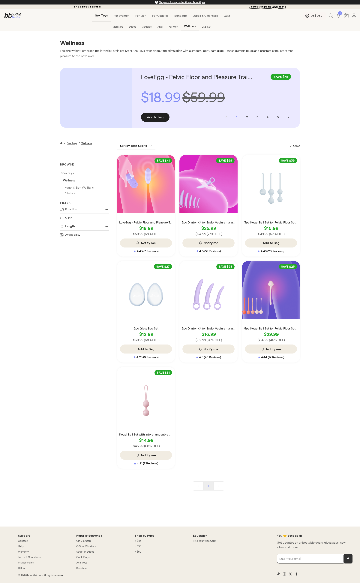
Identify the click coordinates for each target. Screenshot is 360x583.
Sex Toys (72, 143)
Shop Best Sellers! (87, 6)
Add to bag (155, 117)
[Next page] (288, 117)
